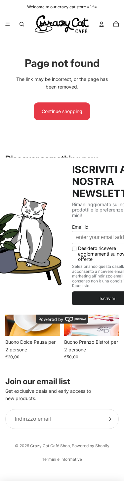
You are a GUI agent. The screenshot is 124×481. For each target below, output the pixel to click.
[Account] (101, 24)
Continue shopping (62, 111)
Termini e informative (62, 459)
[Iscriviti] (109, 419)
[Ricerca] (22, 24)
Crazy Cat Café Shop (50, 445)
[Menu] (7, 24)
